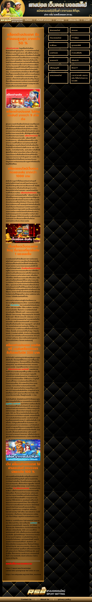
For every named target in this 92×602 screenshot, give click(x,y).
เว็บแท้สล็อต (14, 305)
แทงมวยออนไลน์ (56, 75)
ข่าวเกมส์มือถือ (76, 53)
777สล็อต (75, 38)
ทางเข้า (87, 20)
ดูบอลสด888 (76, 45)
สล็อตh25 (75, 60)
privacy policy (64, 599)
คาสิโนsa (53, 45)
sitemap (60, 20)
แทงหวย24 (54, 60)
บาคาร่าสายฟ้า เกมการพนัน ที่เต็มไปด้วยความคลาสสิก (79, 78)
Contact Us (26, 599)
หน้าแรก (28, 20)
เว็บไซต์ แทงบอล (44, 20)
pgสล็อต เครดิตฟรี (13, 404)
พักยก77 (74, 68)
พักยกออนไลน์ (55, 30)
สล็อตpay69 (54, 68)
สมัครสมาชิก (74, 20)
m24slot (33, 523)
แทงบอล (74, 30)
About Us (44, 599)
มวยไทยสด (54, 53)
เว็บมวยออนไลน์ (55, 38)
